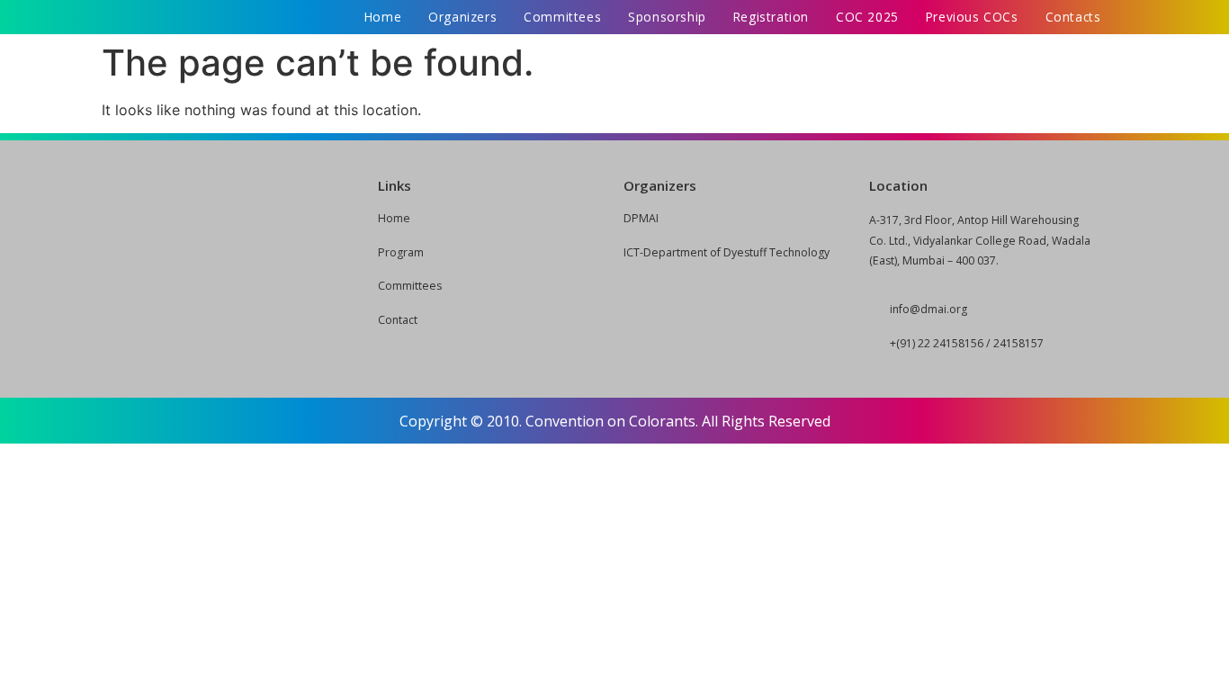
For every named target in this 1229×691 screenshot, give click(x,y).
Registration (771, 16)
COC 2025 (867, 16)
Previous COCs (972, 16)
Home (382, 16)
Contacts (1073, 16)
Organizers (462, 16)
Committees (562, 16)
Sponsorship (667, 16)
